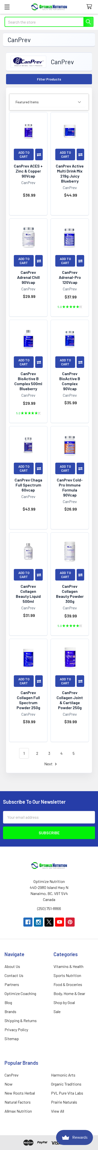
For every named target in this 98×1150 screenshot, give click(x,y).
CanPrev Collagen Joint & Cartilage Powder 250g (70, 700)
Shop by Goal (64, 1002)
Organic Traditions (66, 1084)
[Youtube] (59, 922)
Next (48, 763)
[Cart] (90, 7)
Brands (10, 1011)
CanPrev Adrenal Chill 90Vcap (28, 277)
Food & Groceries (68, 984)
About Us (12, 966)
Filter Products (49, 79)
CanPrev (12, 1075)
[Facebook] (27, 922)
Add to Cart (23, 154)
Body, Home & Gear (69, 993)
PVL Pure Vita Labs (67, 1093)
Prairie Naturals (64, 1102)
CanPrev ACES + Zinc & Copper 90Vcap (28, 170)
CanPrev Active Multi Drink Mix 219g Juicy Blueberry (70, 173)
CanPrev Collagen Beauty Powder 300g (70, 594)
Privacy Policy (16, 1029)
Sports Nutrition (67, 975)
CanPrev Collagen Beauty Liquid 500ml (28, 594)
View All (57, 1111)
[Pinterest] (70, 922)
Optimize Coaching (20, 993)
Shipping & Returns (21, 1020)
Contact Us (14, 975)
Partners (12, 984)
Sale (57, 1011)
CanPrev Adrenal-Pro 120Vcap (70, 277)
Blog (8, 1002)
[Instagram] (38, 922)
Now (9, 1084)
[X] (49, 922)
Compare (39, 154)
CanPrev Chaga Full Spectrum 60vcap (28, 484)
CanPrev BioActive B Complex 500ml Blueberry (28, 381)
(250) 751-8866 (49, 908)
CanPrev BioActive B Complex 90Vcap (69, 381)
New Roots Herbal (20, 1093)
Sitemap (12, 1038)
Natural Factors (18, 1102)
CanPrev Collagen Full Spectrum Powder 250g (28, 700)
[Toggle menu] (7, 7)
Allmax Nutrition (18, 1111)
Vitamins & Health (68, 966)
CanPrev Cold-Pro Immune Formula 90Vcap (70, 487)
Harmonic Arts (63, 1075)
